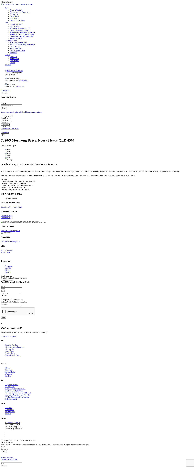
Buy (6, 8)
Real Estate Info (11, 40)
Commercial (14, 14)
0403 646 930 (23, 81)
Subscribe (13, 53)
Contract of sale (18, 300)
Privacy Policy (10, 372)
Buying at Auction (16, 24)
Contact (8, 65)
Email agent (5, 90)
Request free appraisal (9, 336)
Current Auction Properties (19, 12)
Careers (12, 63)
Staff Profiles (14, 61)
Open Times (14, 16)
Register (8, 376)
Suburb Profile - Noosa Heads (11, 207)
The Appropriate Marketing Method (22, 32)
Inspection (7, 300)
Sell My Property (16, 38)
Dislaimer (8, 374)
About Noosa (14, 47)
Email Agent (5, 252)
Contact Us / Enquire (12, 423)
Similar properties (20, 302)
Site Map (8, 370)
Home (7, 368)
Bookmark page (6, 216)
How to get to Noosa (17, 51)
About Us (13, 57)
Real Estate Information (18, 42)
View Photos (5, 129)
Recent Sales (14, 18)
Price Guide (7, 302)
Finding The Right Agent (19, 30)
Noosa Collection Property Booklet (22, 44)
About (7, 55)
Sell (6, 22)
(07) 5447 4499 (6, 250)
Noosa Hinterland (16, 49)
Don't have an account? (9, 459)
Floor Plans (14, 129)
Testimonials (14, 59)
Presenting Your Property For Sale (22, 34)
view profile (15, 231)
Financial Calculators (17, 20)
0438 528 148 (19, 86)
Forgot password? (7, 457)
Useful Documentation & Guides (21, 36)
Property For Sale (16, 10)
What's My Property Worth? (20, 28)
